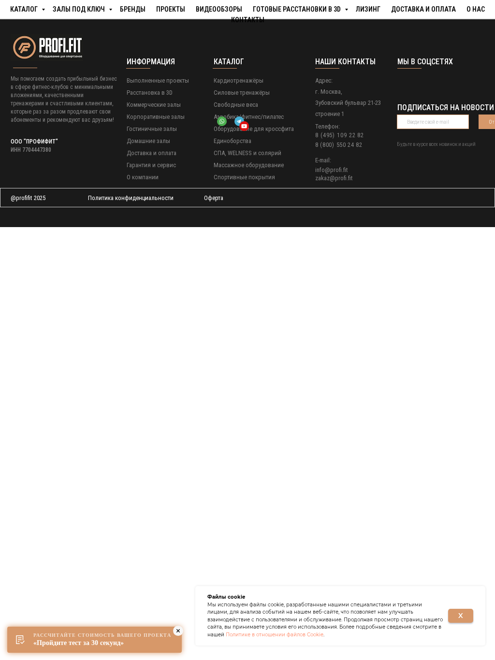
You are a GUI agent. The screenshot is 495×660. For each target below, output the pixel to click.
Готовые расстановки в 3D (297, 9)
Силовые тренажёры (242, 92)
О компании (143, 177)
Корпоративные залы (156, 116)
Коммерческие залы (154, 104)
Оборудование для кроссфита (254, 128)
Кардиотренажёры (238, 80)
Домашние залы (148, 140)
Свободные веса (236, 104)
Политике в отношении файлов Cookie (274, 634)
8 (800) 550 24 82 (339, 144)
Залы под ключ (79, 9)
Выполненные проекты (158, 80)
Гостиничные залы (152, 128)
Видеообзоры (219, 9)
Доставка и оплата (423, 9)
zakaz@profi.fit (334, 178)
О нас (475, 9)
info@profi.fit (331, 169)
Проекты (170, 9)
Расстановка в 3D (150, 92)
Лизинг (368, 9)
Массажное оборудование (249, 165)
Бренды (133, 9)
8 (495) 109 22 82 (339, 135)
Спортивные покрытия (244, 177)
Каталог (24, 9)
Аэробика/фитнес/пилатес (249, 116)
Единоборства (232, 140)
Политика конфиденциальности (131, 197)
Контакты (247, 19)
